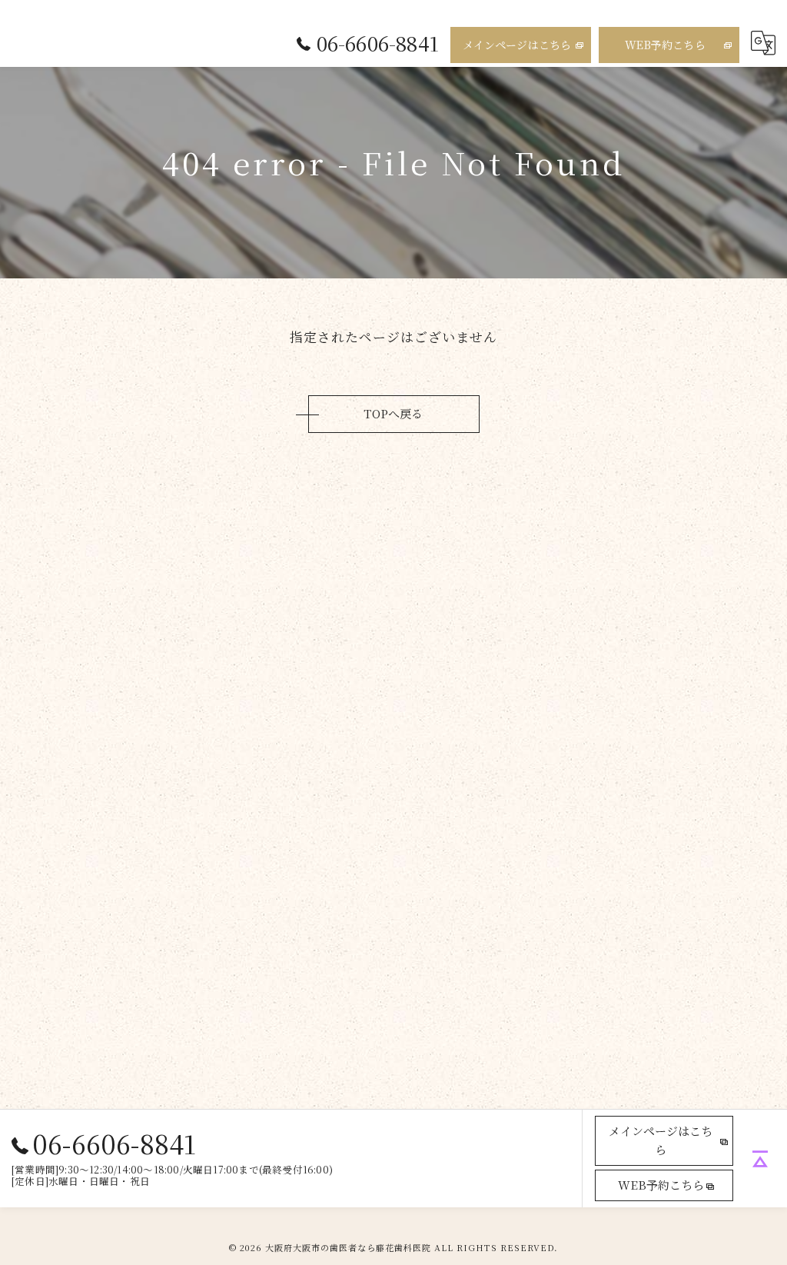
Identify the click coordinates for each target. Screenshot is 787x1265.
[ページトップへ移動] (760, 1158)
